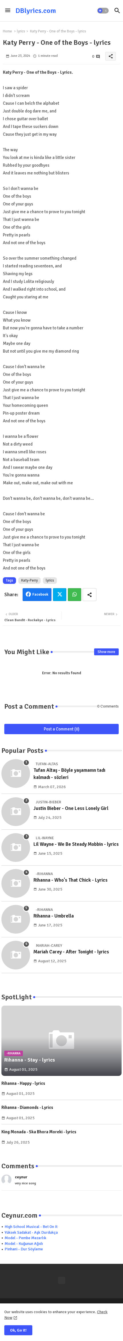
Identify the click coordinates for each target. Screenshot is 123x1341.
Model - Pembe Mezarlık (25, 1237)
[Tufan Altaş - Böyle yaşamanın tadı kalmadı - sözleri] (15, 773)
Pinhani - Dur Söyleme (24, 1249)
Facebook (40, 594)
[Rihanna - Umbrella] (15, 919)
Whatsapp (74, 594)
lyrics (21, 31)
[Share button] (89, 594)
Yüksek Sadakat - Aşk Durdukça (31, 1232)
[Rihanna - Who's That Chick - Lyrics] (15, 883)
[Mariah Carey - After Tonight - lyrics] (15, 955)
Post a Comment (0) (62, 729)
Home (7, 31)
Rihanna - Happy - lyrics (23, 1083)
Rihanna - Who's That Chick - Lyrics (70, 880)
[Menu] (7, 10)
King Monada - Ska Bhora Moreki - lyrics (38, 1131)
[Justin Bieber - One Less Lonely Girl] (15, 811)
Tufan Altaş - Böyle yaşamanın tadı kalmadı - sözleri (69, 774)
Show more (106, 652)
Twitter (59, 594)
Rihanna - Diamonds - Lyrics (27, 1107)
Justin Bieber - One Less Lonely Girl (70, 808)
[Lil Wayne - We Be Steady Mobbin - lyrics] (15, 847)
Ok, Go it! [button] (18, 1330)
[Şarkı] (61, 1280)
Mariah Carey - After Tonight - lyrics (71, 952)
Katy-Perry (29, 580)
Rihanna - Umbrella (53, 916)
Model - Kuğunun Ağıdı (24, 1243)
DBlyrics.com (35, 10)
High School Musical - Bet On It (31, 1226)
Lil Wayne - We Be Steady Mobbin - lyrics (76, 844)
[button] (103, 10)
